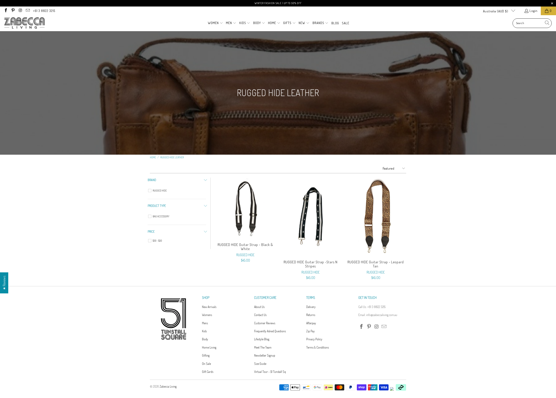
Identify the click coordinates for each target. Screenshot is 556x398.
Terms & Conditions (317, 347)
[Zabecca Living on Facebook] (5, 11)
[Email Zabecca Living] (27, 11)
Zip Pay (310, 331)
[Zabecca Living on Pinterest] (13, 11)
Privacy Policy (314, 339)
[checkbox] (177, 190)
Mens (205, 323)
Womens (207, 315)
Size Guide (260, 363)
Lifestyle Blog (261, 339)
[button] (215, 23)
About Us (259, 307)
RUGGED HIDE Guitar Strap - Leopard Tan (375, 217)
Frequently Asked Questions (270, 331)
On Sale (206, 363)
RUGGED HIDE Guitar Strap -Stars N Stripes (310, 217)
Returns (310, 315)
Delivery (311, 307)
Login (534, 11)
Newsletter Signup (264, 355)
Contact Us (260, 315)
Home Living (209, 347)
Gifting (206, 355)
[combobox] (532, 23)
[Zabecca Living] (24, 23)
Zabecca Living (168, 386)
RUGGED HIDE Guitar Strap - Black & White (245, 208)
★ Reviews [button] (4, 283)
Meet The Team (262, 347)
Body (205, 339)
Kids (204, 331)
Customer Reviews (264, 323)
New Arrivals (209, 307)
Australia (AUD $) (496, 11)
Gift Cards (207, 371)
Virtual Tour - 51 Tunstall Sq (270, 371)
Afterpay (311, 323)
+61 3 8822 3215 (44, 11)
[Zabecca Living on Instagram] (20, 11)
